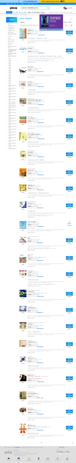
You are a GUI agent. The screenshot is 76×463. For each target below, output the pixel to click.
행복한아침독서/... (16, 14)
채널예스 (29, 12)
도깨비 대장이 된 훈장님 (32, 393)
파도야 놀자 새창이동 (34, 48)
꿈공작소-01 (29, 424)
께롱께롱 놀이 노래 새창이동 (40, 185)
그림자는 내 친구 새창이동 (36, 170)
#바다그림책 (59, 56)
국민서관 (36, 359)
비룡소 (32, 49)
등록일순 (30, 25)
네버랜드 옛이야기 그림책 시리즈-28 (38, 322)
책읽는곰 (35, 204)
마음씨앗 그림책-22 (30, 254)
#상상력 (45, 38)
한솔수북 (39, 257)
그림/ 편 (31, 186)
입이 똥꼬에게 (30, 152)
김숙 (33, 31)
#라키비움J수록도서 (40, 38)
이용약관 (12, 447)
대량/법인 (71, 12)
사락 (32, 12)
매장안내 (25, 12)
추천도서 (67, 12)
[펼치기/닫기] (7, 24)
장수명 (29, 394)
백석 (28, 68)
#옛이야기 (29, 331)
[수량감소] (68, 29)
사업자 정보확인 (35, 453)
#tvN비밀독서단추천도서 (32, 89)
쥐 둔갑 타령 (30, 323)
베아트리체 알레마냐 (31, 257)
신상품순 (27, 25)
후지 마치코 (29, 119)
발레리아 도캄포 (37, 376)
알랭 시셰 (29, 343)
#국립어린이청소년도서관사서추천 (33, 56)
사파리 (34, 223)
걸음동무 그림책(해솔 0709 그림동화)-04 (34, 290)
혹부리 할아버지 (31, 409)
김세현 (32, 83)
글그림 (30, 273)
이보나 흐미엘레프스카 (31, 135)
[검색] (48, 8)
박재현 (32, 101)
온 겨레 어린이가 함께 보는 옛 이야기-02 (34, 236)
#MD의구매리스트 (43, 56)
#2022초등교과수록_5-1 (36, 331)
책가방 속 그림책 (30, 116)
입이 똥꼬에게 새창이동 (35, 152)
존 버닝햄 (29, 223)
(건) (34, 71)
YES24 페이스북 (60, 447)
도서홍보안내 (27, 447)
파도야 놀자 (30, 48)
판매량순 (24, 25)
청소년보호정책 (22, 447)
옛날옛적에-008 (30, 356)
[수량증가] (72, 29)
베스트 (14, 12)
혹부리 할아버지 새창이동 (36, 409)
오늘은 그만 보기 (42, 29)
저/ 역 (31, 31)
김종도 (29, 309)
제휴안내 (34, 447)
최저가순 (34, 25)
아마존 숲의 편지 (31, 291)
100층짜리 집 (30, 30)
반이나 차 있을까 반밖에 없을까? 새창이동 (42, 134)
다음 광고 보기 (72, 9)
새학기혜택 (51, 12)
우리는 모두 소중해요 (31, 221)
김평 (28, 204)
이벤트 (19, 12)
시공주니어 (36, 325)
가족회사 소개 (68, 447)
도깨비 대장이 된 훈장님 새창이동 (39, 393)
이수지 (29, 49)
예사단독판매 (55, 12)
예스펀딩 (35, 12)
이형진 (31, 410)
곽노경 (36, 257)
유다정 (29, 101)
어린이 (29, 255)
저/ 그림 (31, 83)
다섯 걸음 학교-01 (30, 340)
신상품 (17, 12)
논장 (36, 135)
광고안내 (31, 447)
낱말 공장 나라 (30, 375)
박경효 (29, 153)
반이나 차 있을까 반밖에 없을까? (34, 134)
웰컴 (7, 14)
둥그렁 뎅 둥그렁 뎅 (31, 307)
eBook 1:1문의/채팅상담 (66, 452)
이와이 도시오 (30, 31)
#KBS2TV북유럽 (49, 56)
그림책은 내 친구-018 (31, 132)
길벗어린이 (36, 171)
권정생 (29, 83)
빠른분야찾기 (9, 12)
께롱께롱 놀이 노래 (31, 185)
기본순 (21, 25)
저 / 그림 (35, 376)
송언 (28, 410)
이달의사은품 (60, 12)
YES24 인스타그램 (63, 447)
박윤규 (32, 325)
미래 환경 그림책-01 (31, 98)
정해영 (29, 273)
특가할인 (64, 12)
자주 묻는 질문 (63, 454)
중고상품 (33, 42)
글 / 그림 (31, 325)
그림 (30, 223)
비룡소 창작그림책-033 (31, 150)
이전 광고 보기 (71, 9)
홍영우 (32, 239)
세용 (42, 376)
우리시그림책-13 (30, 306)
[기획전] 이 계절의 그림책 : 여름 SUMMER (41, 60)
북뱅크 (37, 31)
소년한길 (35, 68)
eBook (38, 112)
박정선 (29, 171)
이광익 (31, 204)
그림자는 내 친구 (31, 170)
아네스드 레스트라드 (31, 376)
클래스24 (38, 12)
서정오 (29, 239)
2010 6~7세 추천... (24, 14)
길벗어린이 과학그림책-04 (31, 168)
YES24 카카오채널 (59, 447)
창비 (32, 309)
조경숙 (29, 359)
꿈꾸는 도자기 (30, 203)
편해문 (32, 186)
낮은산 (36, 83)
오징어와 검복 (30, 66)
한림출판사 (32, 394)
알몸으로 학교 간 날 (31, 425)
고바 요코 (33, 119)
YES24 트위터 (62, 447)
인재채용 (9, 447)
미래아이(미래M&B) (38, 101)
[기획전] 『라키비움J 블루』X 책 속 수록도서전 (40, 215)
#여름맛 (54, 56)
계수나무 (38, 119)
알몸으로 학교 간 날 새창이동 (37, 425)
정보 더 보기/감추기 (43, 71)
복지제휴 (38, 447)
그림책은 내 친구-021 (31, 270)
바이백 (22, 12)
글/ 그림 (31, 68)
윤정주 (29, 186)
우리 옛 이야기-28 (30, 322)
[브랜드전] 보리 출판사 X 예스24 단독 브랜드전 (42, 248)
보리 (35, 186)
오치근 (31, 68)
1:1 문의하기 (58, 454)
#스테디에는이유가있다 (31, 38)
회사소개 (6, 447)
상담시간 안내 (68, 454)
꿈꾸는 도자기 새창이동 (35, 203)
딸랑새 (29, 238)
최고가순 (37, 25)
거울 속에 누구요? (31, 358)
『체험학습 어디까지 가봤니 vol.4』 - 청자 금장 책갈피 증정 (42, 284)
